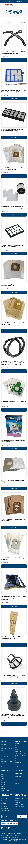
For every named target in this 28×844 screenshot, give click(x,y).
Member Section (5, 808)
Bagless (3, 776)
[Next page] (11, 731)
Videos (3, 763)
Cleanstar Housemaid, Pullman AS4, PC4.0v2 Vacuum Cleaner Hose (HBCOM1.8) (13, 52)
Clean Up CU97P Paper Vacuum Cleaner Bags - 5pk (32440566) (13, 323)
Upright (3, 782)
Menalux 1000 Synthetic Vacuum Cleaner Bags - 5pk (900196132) (13, 402)
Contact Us (3, 746)
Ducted (3, 788)
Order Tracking (4, 806)
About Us (3, 744)
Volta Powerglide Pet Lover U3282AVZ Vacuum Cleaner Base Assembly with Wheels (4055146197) (13, 598)
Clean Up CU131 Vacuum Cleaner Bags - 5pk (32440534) (13, 558)
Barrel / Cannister (19, 798)
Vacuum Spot (8, 833)
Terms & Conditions (5, 752)
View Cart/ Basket (5, 810)
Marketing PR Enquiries (6, 748)
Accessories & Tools (20, 753)
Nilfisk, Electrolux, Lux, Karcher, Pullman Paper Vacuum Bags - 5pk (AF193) (13, 637)
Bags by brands (19, 776)
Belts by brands (18, 780)
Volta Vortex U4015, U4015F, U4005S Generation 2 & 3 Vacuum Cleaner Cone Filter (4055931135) (13, 716)
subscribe (21, 816)
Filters (16, 747)
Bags (16, 745)
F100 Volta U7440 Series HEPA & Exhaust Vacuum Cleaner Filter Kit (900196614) (12, 207)
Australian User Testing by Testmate (17, 840)
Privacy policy (17, 835)
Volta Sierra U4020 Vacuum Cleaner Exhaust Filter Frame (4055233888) (13, 246)
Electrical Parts (18, 760)
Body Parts (17, 766)
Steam (2, 786)
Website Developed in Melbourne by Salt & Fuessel (12, 839)
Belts (16, 749)
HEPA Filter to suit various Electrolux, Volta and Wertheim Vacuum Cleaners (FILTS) (13, 91)
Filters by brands (19, 778)
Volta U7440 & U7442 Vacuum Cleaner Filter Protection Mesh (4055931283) (13, 676)
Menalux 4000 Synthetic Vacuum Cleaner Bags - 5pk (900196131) (13, 441)
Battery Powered (5, 790)
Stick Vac (3, 778)
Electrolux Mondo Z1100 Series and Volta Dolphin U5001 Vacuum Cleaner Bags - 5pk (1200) (12, 480)
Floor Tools (18, 758)
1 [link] (2, 731)
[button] (2, 5)
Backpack (17, 800)
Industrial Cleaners (19, 806)
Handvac (3, 784)
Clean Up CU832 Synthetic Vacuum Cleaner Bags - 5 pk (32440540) (12, 284)
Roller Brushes (18, 751)
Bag (2, 774)
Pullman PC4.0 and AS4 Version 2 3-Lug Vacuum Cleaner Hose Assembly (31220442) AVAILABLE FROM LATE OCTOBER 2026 (13, 363)
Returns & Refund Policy (6, 761)
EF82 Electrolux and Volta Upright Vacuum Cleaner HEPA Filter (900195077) (12, 129)
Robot (2, 780)
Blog (2, 754)
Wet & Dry (17, 802)
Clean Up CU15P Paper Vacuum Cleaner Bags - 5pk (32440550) (13, 520)
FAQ (2, 750)
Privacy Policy (4, 756)
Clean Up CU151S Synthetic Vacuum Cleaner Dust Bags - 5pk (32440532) (13, 168)
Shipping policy (15, 837)
